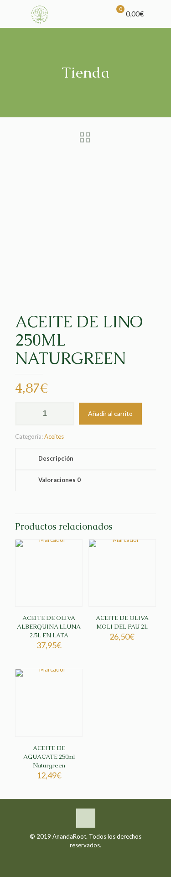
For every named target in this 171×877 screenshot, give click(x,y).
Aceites (54, 436)
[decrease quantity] (25, 413)
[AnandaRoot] (40, 13)
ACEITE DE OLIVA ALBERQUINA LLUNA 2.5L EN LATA (49, 626)
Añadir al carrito (110, 413)
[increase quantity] (64, 413)
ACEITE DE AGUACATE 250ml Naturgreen (49, 756)
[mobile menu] (158, 13)
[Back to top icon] (85, 818)
